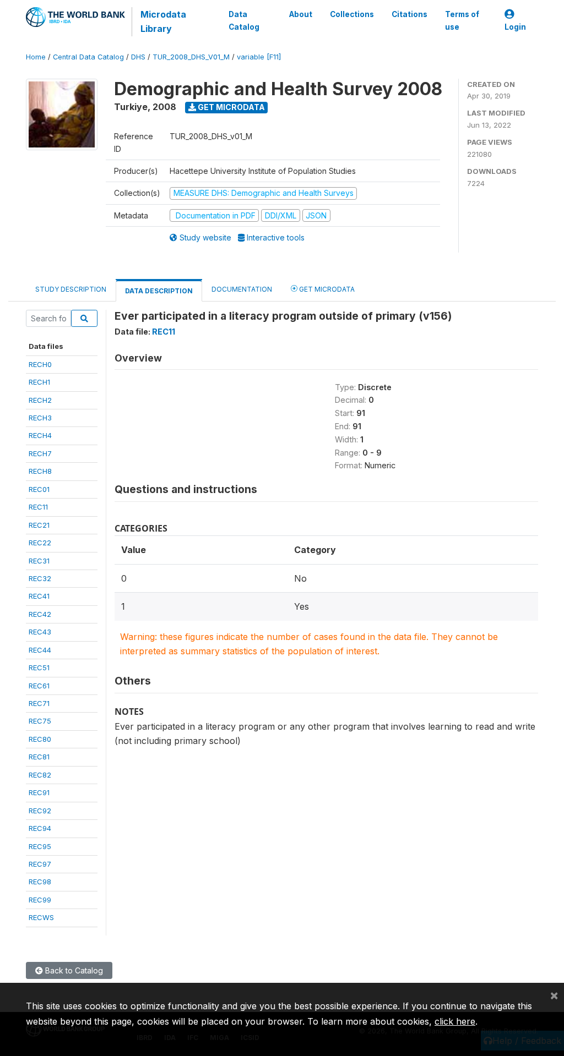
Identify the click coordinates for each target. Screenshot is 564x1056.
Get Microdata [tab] (326, 289)
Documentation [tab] (242, 289)
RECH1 (39, 381)
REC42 (40, 614)
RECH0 (40, 364)
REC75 (40, 720)
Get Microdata (230, 107)
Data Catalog (244, 20)
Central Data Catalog (88, 57)
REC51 (39, 667)
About (300, 14)
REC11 (38, 506)
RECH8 (40, 471)
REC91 (39, 792)
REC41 (39, 596)
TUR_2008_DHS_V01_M (191, 57)
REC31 (39, 560)
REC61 (39, 685)
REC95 (40, 846)
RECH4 (40, 435)
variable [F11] (259, 57)
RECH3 (40, 417)
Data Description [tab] (159, 291)
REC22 (40, 542)
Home (36, 57)
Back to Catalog (73, 970)
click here (455, 1021)
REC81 (39, 756)
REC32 (40, 578)
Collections (352, 14)
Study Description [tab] (70, 289)
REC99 (40, 899)
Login (515, 27)
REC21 (39, 525)
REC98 (40, 881)
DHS (138, 57)
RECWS (41, 917)
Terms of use (462, 20)
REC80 (40, 739)
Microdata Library (163, 21)
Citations (409, 14)
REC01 (39, 489)
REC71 (39, 703)
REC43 (40, 631)
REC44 (40, 649)
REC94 (40, 828)
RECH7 (40, 453)
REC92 (40, 810)
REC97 (40, 864)
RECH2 (40, 400)
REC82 (40, 774)
